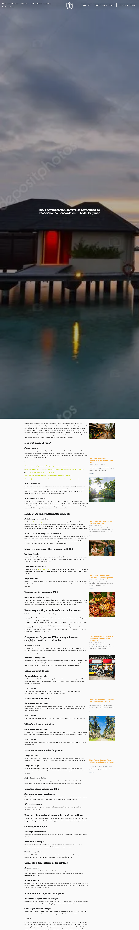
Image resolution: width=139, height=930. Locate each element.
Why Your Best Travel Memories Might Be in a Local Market (101, 461)
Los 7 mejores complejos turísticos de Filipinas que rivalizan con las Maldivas (47, 466)
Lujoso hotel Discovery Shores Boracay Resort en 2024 (41, 472)
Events (47, 4)
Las (25, 522)
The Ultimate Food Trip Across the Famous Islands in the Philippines (101, 638)
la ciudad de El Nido (43, 569)
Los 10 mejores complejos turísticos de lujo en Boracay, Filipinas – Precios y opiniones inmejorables (54, 479)
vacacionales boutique (36, 522)
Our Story (36, 4)
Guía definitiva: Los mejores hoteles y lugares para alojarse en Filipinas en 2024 (48, 475)
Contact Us (8, 7)
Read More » (92, 473)
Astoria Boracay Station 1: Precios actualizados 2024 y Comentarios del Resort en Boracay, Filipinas (54, 469)
